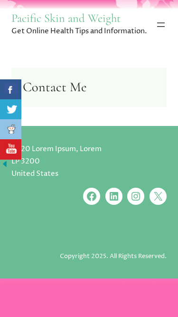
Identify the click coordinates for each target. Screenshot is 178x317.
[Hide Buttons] (4, 167)
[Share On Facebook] (10, 89)
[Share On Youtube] (10, 149)
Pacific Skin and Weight (66, 18)
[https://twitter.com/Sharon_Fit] (10, 109)
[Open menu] (161, 24)
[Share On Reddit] (10, 129)
